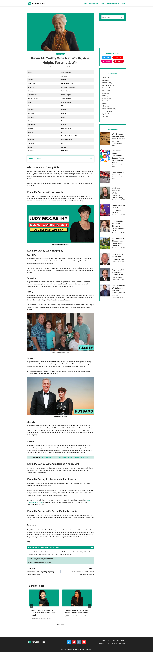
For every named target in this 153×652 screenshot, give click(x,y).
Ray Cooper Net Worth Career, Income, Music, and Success (118, 273)
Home (85, 3)
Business (105, 83)
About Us (105, 640)
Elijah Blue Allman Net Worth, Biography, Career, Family (117, 193)
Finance (104, 90)
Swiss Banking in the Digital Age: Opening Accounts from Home (40, 571)
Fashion (104, 88)
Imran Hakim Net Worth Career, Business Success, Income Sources (118, 290)
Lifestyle (105, 98)
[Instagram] (79, 642)
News (104, 101)
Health (104, 93)
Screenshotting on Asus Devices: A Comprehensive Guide (83, 571)
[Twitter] (69, 642)
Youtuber (108, 111)
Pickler (104, 103)
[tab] (57, 624)
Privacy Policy (104, 643)
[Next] (89, 606)
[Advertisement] (112, 34)
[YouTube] (84, 642)
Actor (123, 3)
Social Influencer (113, 3)
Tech (103, 116)
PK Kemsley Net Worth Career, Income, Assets (118, 256)
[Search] (121, 17)
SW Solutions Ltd (56, 67)
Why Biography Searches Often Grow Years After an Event (118, 137)
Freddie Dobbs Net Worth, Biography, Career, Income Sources (118, 226)
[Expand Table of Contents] (91, 159)
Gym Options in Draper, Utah (118, 174)
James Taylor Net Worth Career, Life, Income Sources (118, 209)
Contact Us (115, 640)
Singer (103, 3)
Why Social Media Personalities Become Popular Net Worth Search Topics (118, 157)
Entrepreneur (93, 3)
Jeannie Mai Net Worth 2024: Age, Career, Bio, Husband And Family (43, 612)
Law (103, 96)
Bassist (104, 80)
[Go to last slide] (31, 606)
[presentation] (44, 598)
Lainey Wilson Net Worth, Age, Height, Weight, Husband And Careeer (64, 457)
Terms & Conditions (118, 643)
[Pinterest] (74, 642)
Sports (104, 114)
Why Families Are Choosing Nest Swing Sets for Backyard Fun (118, 242)
